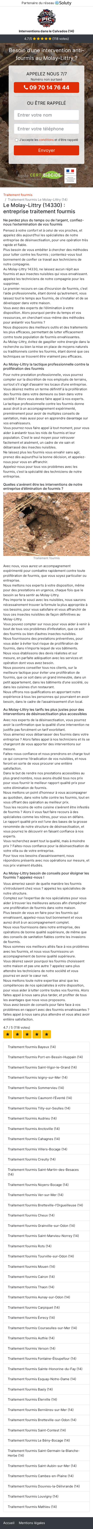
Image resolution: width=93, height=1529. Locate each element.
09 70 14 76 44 (48, 87)
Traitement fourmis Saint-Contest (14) (37, 1430)
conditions (46, 140)
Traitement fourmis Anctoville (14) (34, 1129)
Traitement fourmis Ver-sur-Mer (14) (35, 1195)
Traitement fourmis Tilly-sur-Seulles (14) (39, 1108)
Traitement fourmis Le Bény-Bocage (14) (39, 1440)
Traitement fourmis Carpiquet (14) (34, 1307)
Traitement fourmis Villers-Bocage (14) (37, 1149)
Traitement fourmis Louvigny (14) (33, 1496)
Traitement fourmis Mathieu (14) (32, 1507)
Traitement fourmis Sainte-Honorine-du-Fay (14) (45, 1369)
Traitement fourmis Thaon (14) (31, 1287)
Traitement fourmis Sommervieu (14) (36, 1088)
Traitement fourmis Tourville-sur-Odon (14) (41, 1256)
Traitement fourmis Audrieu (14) (32, 1118)
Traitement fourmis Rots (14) (29, 1246)
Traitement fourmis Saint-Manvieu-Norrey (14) (43, 1236)
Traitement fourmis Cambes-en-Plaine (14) (41, 1476)
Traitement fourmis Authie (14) (31, 1338)
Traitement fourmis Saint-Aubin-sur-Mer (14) (42, 1466)
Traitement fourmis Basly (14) (30, 1389)
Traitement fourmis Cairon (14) (31, 1277)
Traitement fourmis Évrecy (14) (31, 1318)
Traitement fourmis (17, 195)
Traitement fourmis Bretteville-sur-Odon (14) (42, 1420)
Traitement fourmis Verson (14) (31, 1348)
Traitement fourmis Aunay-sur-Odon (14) (39, 1297)
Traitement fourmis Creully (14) (32, 1159)
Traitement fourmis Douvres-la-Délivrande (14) (44, 1486)
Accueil (8, 1523)
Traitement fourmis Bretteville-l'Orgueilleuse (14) (45, 1205)
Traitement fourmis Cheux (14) (31, 1215)
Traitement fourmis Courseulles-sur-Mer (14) (42, 1328)
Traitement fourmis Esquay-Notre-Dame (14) (42, 1379)
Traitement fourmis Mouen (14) (31, 1267)
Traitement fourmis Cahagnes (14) (34, 1139)
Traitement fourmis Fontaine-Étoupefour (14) (42, 1358)
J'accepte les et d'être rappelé (48, 140)
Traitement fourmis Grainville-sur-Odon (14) (41, 1226)
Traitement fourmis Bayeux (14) (32, 1047)
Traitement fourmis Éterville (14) (32, 1399)
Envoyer (46, 150)
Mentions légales (32, 1523)
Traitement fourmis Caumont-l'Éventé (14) (40, 1098)
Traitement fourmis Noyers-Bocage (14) (38, 1185)
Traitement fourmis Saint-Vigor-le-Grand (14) (42, 1067)
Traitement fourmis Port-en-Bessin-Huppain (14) (45, 1057)
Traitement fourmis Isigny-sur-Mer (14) (37, 1077)
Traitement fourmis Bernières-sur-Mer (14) (41, 1410)
